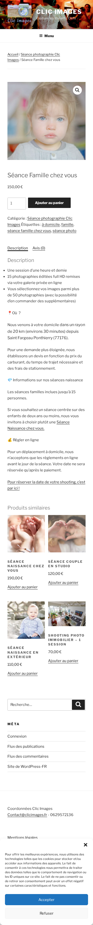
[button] (85, 844)
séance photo (64, 231)
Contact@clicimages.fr (27, 815)
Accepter (46, 900)
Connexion (17, 736)
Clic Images (59, 11)
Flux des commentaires (28, 756)
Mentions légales (22, 837)
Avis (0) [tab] (38, 248)
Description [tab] (17, 248)
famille (67, 224)
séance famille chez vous (29, 231)
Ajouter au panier (49, 203)
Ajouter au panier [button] (22, 587)
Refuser (47, 913)
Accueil (12, 54)
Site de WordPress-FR (27, 766)
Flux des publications (25, 746)
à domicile (51, 224)
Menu (49, 36)
